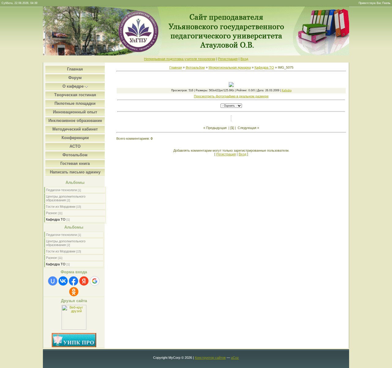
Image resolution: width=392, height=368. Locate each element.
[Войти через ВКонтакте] (63, 281)
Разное (51, 213)
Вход (244, 59)
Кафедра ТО (56, 219)
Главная (175, 67)
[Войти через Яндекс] (84, 281)
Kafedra (287, 90)
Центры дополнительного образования (65, 198)
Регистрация (228, 59)
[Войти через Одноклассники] (73, 291)
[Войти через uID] (52, 281)
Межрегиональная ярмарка (230, 67)
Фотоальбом (195, 67)
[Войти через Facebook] (73, 281)
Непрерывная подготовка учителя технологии (179, 59)
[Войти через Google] (95, 281)
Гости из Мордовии (60, 206)
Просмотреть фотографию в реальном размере (231, 96)
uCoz (235, 357)
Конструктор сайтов (210, 357)
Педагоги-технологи (61, 190)
